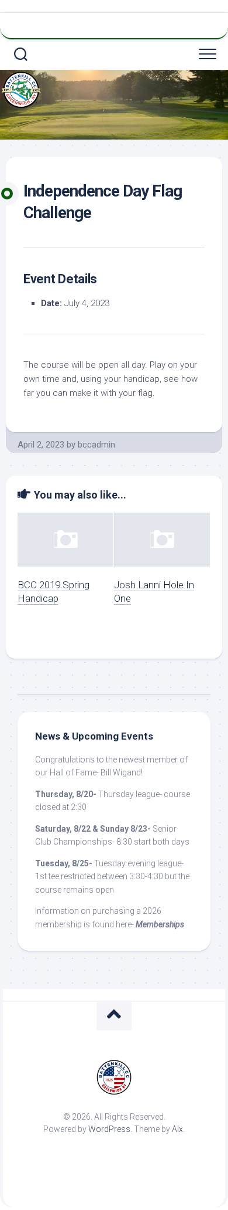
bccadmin (96, 444)
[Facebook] (116, 24)
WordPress (109, 1129)
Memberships (160, 924)
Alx (177, 1129)
